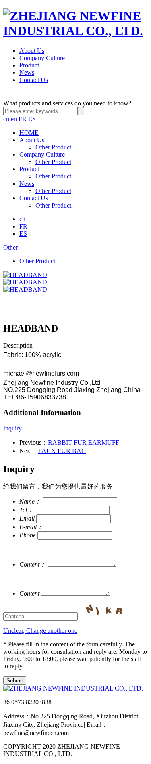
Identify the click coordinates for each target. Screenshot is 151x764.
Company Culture (42, 58)
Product (29, 65)
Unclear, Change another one (40, 630)
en (14, 118)
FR (23, 118)
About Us (31, 50)
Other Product (53, 147)
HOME (29, 132)
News (26, 72)
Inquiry (12, 428)
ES (32, 118)
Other (10, 247)
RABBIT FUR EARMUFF (83, 442)
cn (6, 118)
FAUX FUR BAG (62, 450)
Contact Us (33, 79)
